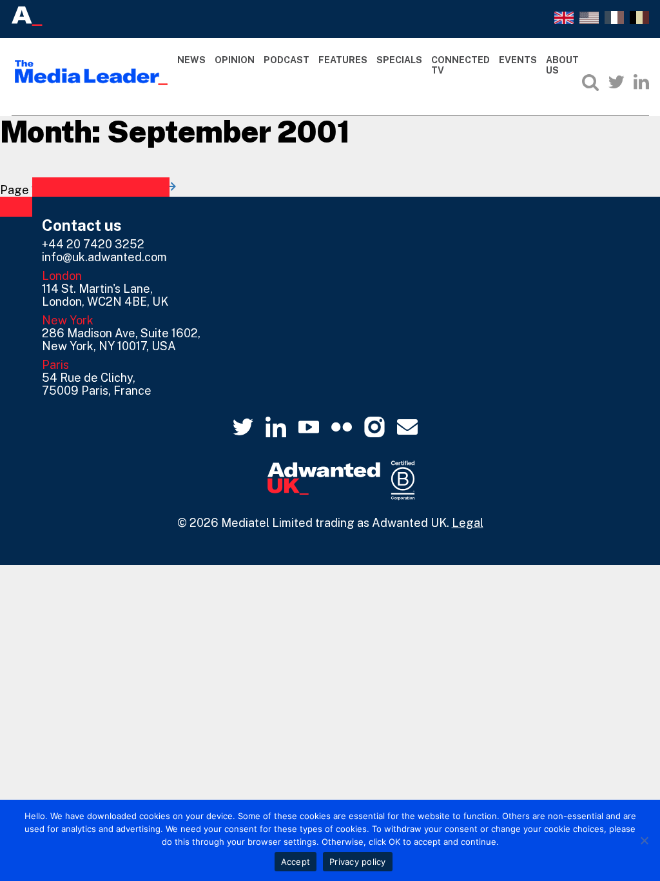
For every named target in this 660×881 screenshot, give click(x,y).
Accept (296, 861)
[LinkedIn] (641, 82)
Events (518, 60)
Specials (399, 60)
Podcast (286, 60)
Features (342, 60)
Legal (467, 523)
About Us (562, 65)
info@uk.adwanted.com (104, 257)
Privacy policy (357, 861)
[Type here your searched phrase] (590, 82)
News (191, 60)
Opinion (235, 60)
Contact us (82, 225)
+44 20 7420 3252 (93, 244)
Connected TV (460, 65)
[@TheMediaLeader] (616, 82)
